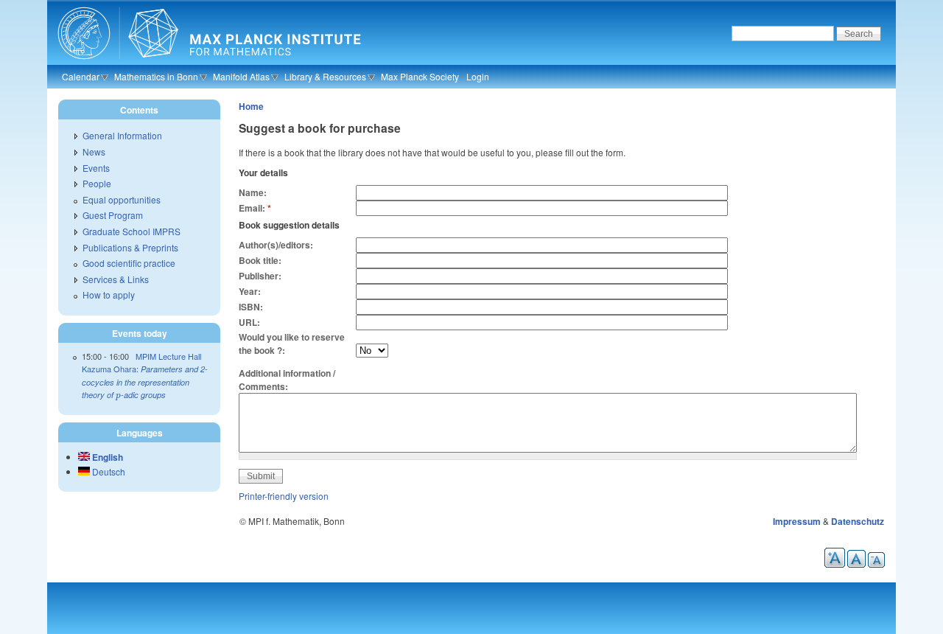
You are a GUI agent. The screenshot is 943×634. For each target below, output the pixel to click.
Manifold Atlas (241, 76)
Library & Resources (325, 76)
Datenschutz (857, 521)
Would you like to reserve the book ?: (292, 343)
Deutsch (107, 471)
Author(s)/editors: (276, 244)
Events (96, 167)
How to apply (109, 294)
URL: (249, 322)
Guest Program (113, 215)
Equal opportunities (122, 199)
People (97, 183)
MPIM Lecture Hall (168, 356)
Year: (250, 291)
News (94, 151)
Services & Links (116, 279)
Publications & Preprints (130, 247)
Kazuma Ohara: (145, 381)
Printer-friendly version (284, 496)
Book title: (260, 260)
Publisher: (260, 275)
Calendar (80, 76)
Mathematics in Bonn (156, 76)
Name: (253, 192)
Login (477, 76)
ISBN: (251, 306)
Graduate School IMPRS (131, 231)
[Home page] (207, 62)
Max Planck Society (420, 76)
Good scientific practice (129, 263)
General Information (122, 135)
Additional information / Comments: (287, 379)
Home (251, 106)
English (106, 457)
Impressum (797, 521)
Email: (255, 208)
